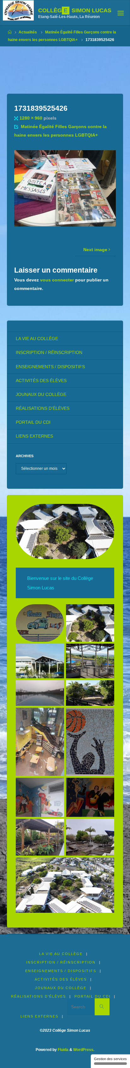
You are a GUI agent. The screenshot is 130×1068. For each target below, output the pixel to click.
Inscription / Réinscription (49, 352)
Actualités (28, 32)
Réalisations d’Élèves (42, 408)
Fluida (62, 1049)
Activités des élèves (41, 380)
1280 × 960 (32, 118)
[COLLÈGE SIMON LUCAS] (18, 10)
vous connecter (57, 280)
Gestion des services (110, 1059)
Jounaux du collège (41, 394)
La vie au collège (37, 338)
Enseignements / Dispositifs (50, 366)
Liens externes (34, 436)
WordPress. (83, 1049)
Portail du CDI (33, 422)
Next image (95, 249)
